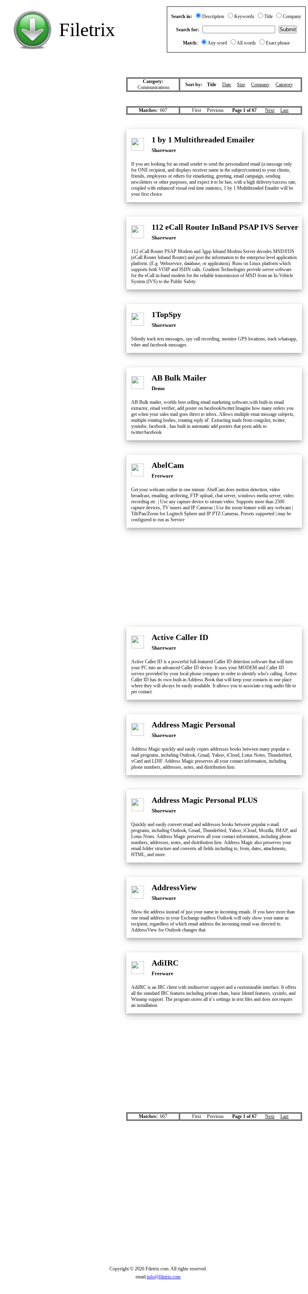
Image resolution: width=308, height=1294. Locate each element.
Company (260, 84)
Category (284, 84)
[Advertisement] (60, 115)
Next (269, 110)
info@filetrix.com (163, 1277)
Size (241, 84)
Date (226, 84)
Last (284, 110)
